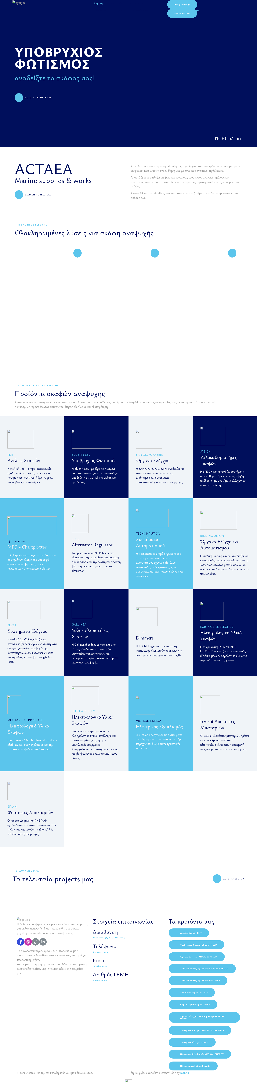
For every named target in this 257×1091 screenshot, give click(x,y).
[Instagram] (224, 138)
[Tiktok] (231, 138)
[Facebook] (216, 138)
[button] (182, 4)
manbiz (184, 1073)
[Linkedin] (239, 138)
